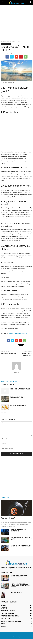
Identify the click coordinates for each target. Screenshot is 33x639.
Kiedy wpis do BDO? (8, 518)
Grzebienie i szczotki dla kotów (11, 621)
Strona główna (4, 41)
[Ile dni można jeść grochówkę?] (5, 391)
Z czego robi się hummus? (18, 405)
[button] (30, 2)
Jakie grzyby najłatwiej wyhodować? (18, 530)
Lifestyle (4, 608)
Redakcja (6, 53)
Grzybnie (4, 605)
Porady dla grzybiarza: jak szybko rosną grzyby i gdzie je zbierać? (20, 585)
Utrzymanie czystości (8, 610)
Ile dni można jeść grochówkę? (20, 389)
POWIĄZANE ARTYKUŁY (9, 381)
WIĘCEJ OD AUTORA (8, 384)
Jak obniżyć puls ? (16, 592)
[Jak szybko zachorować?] (5, 578)
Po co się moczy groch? (17, 397)
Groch (9, 44)
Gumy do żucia (5, 618)
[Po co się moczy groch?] (5, 399)
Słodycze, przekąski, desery (10, 616)
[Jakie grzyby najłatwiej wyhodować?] (5, 532)
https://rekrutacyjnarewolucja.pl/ (18, 333)
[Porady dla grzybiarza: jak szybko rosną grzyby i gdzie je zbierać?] (5, 586)
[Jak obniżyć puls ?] (3, 595)
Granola (3, 626)
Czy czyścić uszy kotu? (8, 354)
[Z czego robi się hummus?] (5, 407)
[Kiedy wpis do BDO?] (16, 508)
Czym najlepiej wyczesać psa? (27, 354)
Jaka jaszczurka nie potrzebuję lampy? (21, 538)
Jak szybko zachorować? (19, 576)
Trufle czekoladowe (7, 613)
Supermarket (4, 44)
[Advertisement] (16, 22)
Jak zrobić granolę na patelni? (21, 546)
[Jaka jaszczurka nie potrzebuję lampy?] (5, 540)
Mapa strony (17, 634)
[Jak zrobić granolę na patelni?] (5, 548)
